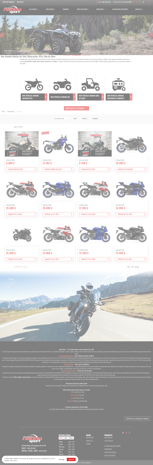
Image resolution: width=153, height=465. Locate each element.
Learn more (13, 460)
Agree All (71, 459)
